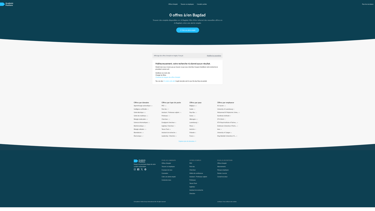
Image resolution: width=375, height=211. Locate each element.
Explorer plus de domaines (187, 141)
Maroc (192, 126)
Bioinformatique (140, 126)
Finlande (192, 132)
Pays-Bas (193, 112)
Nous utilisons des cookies (230, 201)
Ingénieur (192, 187)
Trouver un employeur (187, 4)
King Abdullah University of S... (227, 136)
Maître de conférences (196, 173)
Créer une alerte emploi (188, 30)
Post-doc (192, 166)
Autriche (192, 129)
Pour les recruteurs (367, 4)
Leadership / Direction (169, 136)
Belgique (193, 106)
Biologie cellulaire (140, 129)
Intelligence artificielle (141, 109)
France (192, 136)
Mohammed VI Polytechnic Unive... (228, 112)
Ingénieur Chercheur (168, 126)
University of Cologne (224, 132)
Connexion (165, 173)
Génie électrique (140, 112)
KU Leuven (221, 106)
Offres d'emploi (221, 163)
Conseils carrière (202, 4)
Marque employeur (223, 170)
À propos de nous (167, 170)
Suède (192, 109)
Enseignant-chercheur (169, 122)
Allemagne (193, 119)
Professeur (166, 116)
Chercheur (166, 119)
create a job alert (170, 81)
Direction (192, 193)
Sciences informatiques (142, 122)
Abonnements (221, 166)
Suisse (192, 116)
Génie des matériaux (141, 116)
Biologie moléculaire (141, 119)
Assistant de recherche (169, 132)
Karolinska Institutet (224, 116)
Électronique (138, 136)
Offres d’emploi (173, 4)
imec (219, 129)
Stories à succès (222, 173)
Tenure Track (166, 129)
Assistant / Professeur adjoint (171, 112)
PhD (164, 106)
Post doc (165, 109)
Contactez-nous (166, 180)
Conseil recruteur (222, 177)
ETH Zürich (221, 119)
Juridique (219, 201)
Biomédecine (139, 132)
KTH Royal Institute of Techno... (227, 122)
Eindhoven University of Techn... (227, 126)
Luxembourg (194, 122)
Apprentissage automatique (143, 106)
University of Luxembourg (225, 109)
